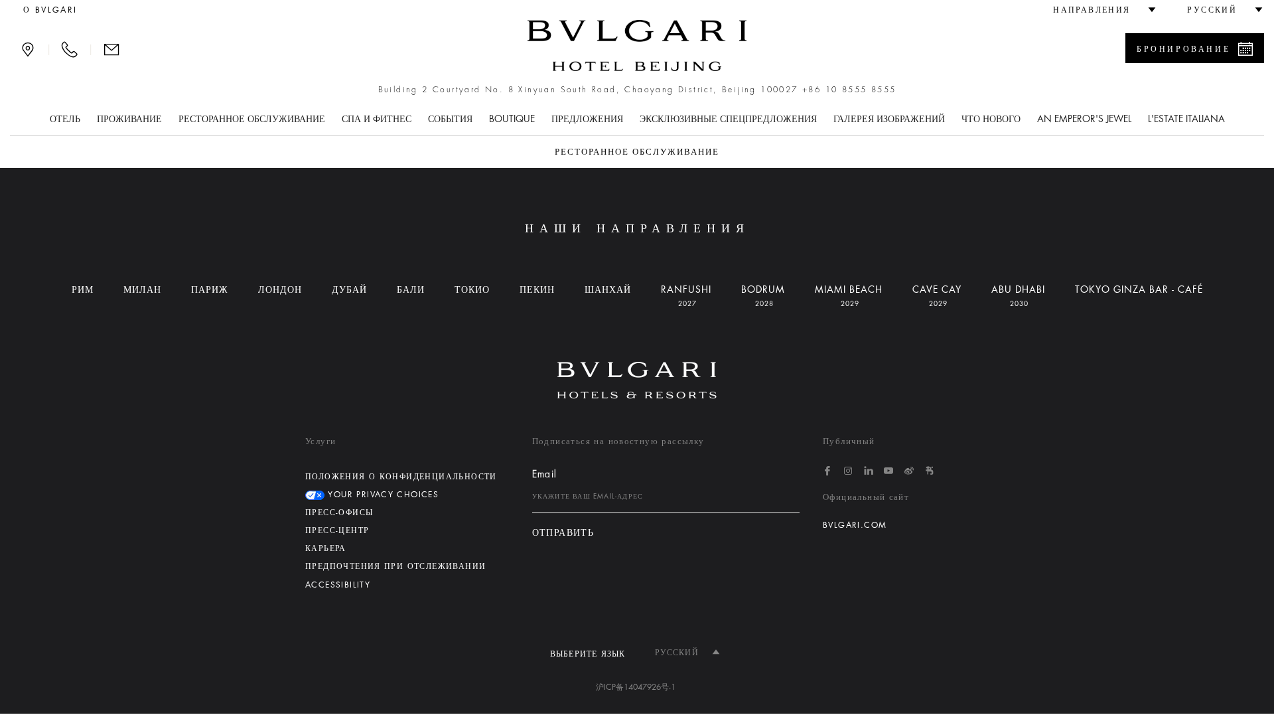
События (450, 118)
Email (544, 474)
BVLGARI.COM (854, 525)
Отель (65, 118)
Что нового (991, 118)
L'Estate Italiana (1186, 118)
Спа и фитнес (376, 118)
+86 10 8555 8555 (849, 90)
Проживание (129, 118)
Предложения (587, 118)
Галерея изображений (889, 118)
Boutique (512, 118)
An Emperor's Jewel (1084, 118)
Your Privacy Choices (381, 495)
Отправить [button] (563, 532)
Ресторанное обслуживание (251, 118)
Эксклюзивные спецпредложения (728, 118)
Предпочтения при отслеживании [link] (395, 566)
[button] (1098, 10)
